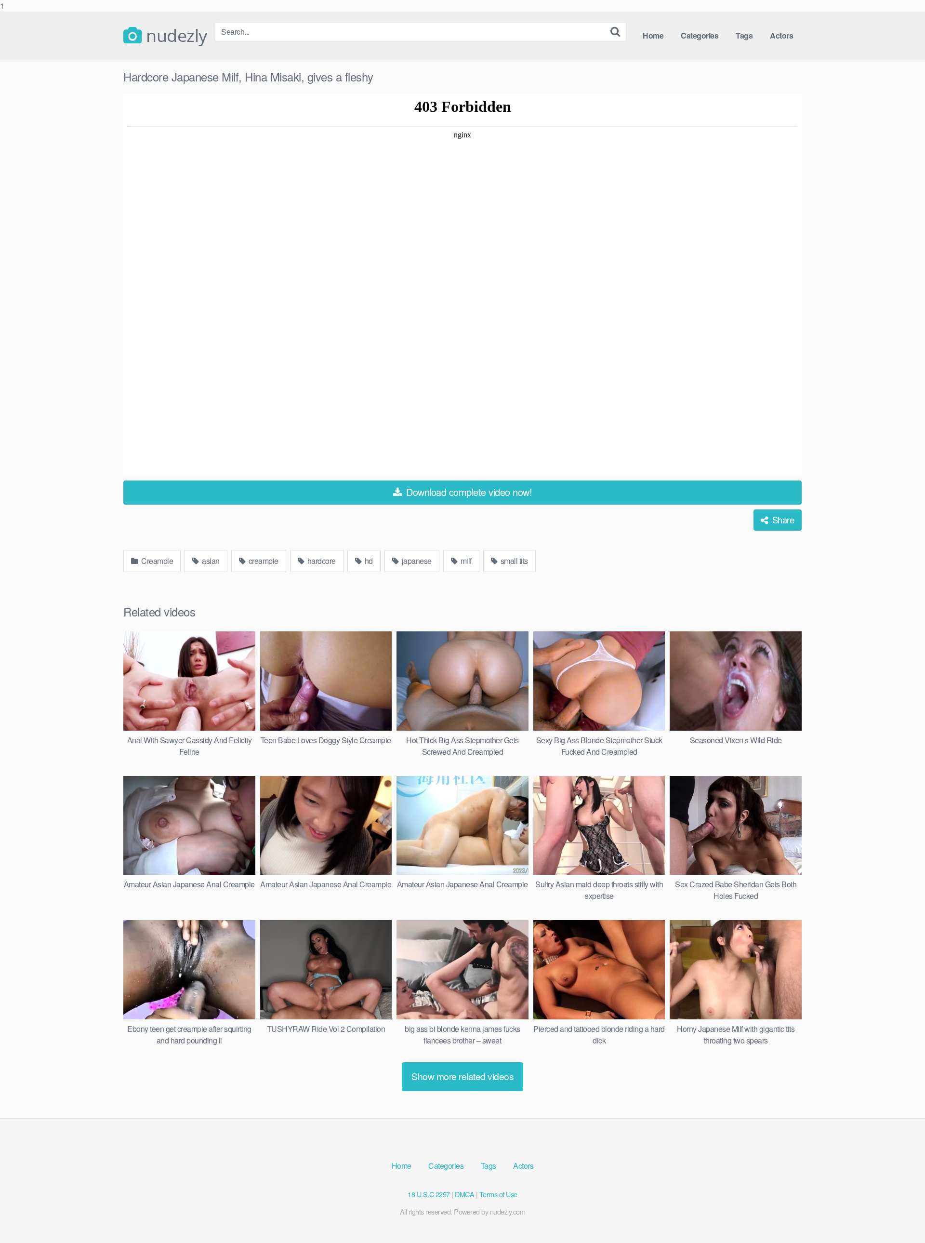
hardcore (320, 560)
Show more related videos (462, 1076)
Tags (744, 35)
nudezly (174, 35)
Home (653, 35)
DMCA (464, 1194)
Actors (781, 35)
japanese (416, 560)
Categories (699, 35)
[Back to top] (898, 1216)
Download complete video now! (468, 492)
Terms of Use (498, 1194)
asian (210, 560)
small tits (513, 560)
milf (465, 560)
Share (782, 519)
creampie (262, 560)
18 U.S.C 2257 (429, 1194)
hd (368, 560)
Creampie (156, 560)
